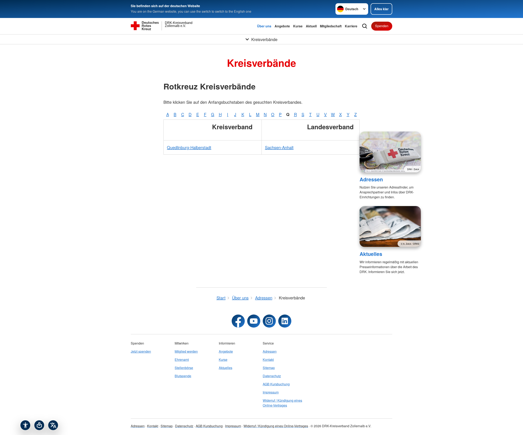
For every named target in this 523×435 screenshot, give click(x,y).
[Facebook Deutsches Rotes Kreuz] (238, 321)
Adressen (371, 179)
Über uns (264, 26)
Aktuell (311, 26)
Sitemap (269, 367)
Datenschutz (272, 376)
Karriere (351, 26)
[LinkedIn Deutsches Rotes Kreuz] (284, 321)
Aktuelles (371, 254)
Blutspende (183, 376)
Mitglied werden (186, 351)
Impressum (271, 392)
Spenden (381, 25)
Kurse (298, 26)
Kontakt (268, 359)
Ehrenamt (182, 359)
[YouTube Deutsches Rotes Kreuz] (253, 321)
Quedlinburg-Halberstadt (189, 147)
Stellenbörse (184, 367)
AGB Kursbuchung (276, 384)
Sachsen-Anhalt (279, 147)
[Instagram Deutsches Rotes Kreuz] (269, 321)
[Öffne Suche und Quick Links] (364, 26)
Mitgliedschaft (331, 26)
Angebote (282, 26)
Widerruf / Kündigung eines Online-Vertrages (282, 403)
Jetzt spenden (141, 351)
